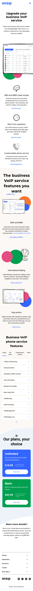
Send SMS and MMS (16, 237)
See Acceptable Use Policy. (22, 233)
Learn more (16, 327)
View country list (16, 283)
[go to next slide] (16, 422)
